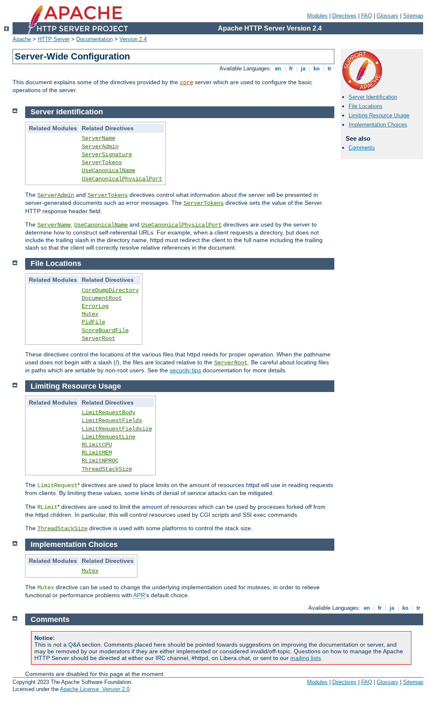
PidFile (93, 322)
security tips (185, 370)
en (278, 68)
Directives (344, 16)
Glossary (387, 16)
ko (316, 68)
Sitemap (413, 16)
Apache (22, 39)
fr (291, 68)
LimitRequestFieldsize (117, 428)
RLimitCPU (97, 444)
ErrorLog (95, 306)
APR (139, 595)
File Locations (365, 106)
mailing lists (305, 658)
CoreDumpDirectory (110, 290)
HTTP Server (54, 39)
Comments (362, 147)
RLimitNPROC (100, 460)
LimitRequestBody (108, 412)
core (186, 82)
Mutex (90, 314)
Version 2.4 (133, 39)
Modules (317, 16)
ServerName (98, 138)
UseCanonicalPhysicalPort (122, 178)
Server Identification (373, 97)
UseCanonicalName (108, 170)
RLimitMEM (97, 452)
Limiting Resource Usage (379, 115)
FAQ (366, 16)
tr (329, 68)
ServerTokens (102, 162)
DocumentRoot (102, 298)
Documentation (94, 39)
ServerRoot (98, 338)
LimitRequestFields (112, 420)
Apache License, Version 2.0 (94, 689)
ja (303, 68)
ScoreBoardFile (105, 330)
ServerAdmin (100, 146)
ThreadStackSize (107, 469)
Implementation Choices (378, 124)
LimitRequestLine (108, 436)
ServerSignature (107, 154)
